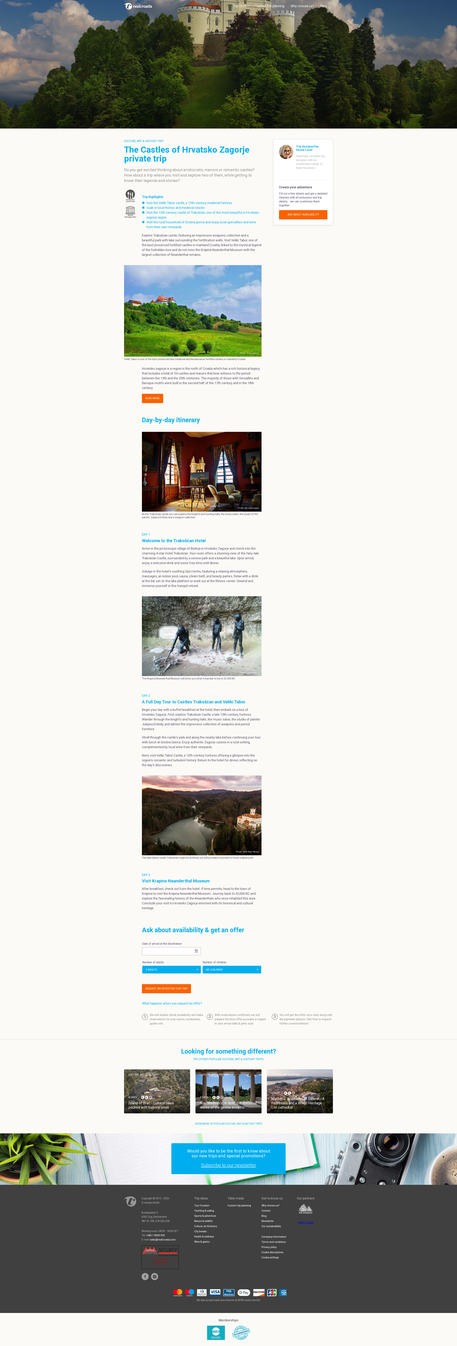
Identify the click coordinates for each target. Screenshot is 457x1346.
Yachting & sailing (204, 1210)
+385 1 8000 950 (155, 1235)
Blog (323, 6)
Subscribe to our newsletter (228, 1165)
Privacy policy (269, 1247)
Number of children (214, 962)
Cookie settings (270, 1257)
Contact (266, 1210)
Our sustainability (271, 1226)
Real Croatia (305, 1222)
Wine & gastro (202, 1241)
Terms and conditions (274, 1241)
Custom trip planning (269, 6)
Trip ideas (240, 6)
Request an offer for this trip (166, 988)
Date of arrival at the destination (162, 943)
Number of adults (153, 962)
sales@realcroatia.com (163, 1239)
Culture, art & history (205, 1226)
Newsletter (268, 1221)
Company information (274, 1236)
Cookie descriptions (272, 1252)
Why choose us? (302, 6)
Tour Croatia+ (202, 1205)
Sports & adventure (205, 1215)
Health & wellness (204, 1236)
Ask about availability (303, 214)
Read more (152, 398)
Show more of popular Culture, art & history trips (228, 1123)
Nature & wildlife (203, 1221)
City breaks (200, 1231)
